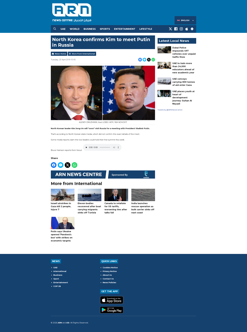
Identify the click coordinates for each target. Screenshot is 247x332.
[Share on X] (149, 59)
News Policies (109, 282)
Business (90, 29)
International (59, 271)
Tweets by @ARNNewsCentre (170, 110)
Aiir (67, 323)
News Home (60, 54)
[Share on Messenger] (144, 59)
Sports (105, 29)
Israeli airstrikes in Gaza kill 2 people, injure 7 (61, 206)
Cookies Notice (110, 267)
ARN (60, 323)
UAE (63, 29)
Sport (56, 279)
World (75, 29)
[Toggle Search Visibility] (55, 29)
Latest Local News (174, 41)
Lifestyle (145, 29)
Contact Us (108, 279)
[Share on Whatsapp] (153, 59)
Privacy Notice (110, 271)
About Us (107, 275)
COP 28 (57, 286)
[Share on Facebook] (140, 59)
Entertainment (124, 29)
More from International (83, 54)
